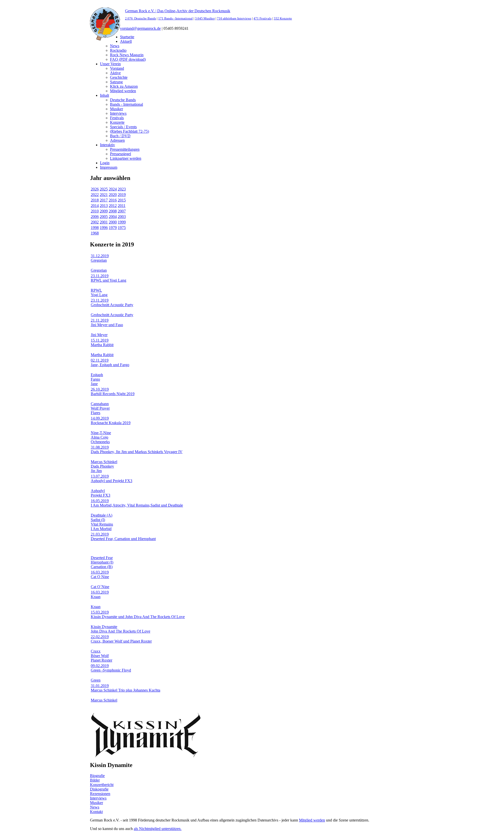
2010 (95, 211)
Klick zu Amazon (124, 86)
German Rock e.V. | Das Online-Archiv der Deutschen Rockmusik (177, 11)
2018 (95, 200)
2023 (122, 189)
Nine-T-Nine (101, 433)
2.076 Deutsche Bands (140, 18)
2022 (95, 194)
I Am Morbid (101, 529)
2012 (113, 205)
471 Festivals (263, 18)
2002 (95, 222)
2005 (104, 216)
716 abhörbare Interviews (234, 18)
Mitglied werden (123, 91)
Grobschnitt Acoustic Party (112, 315)
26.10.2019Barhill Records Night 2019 (112, 391)
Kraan (95, 607)
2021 (104, 194)
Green (95, 680)
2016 (113, 200)
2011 (122, 205)
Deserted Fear (102, 558)
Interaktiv (107, 145)
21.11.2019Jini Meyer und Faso (107, 322)
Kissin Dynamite (104, 627)
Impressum (108, 167)
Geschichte (119, 77)
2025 (104, 189)
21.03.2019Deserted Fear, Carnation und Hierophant (123, 536)
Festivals (117, 118)
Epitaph (97, 375)
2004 (113, 216)
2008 (113, 211)
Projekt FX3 (100, 495)
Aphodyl (98, 491)
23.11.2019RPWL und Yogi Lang (108, 278)
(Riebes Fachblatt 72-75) (129, 131)
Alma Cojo (99, 437)
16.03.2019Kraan (100, 594)
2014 (95, 205)
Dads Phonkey (102, 466)
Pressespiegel (120, 154)
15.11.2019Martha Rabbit (102, 342)
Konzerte (117, 122)
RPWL (96, 290)
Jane (94, 384)
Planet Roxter (101, 660)
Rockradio (118, 50)
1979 (113, 227)
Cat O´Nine (100, 587)
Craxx (95, 651)
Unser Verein (110, 64)
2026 (95, 189)
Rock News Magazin (127, 55)
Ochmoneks (100, 442)
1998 (95, 227)
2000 (113, 222)
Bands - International (126, 104)
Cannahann (100, 404)
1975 (122, 227)
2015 (122, 200)
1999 (122, 222)
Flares (95, 413)
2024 (113, 189)
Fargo (95, 379)
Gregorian (99, 270)
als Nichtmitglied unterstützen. (158, 829)
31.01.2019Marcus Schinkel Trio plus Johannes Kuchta (125, 688)
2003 (122, 216)
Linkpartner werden (125, 158)
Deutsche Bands (123, 100)
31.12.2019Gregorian (100, 258)
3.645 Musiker (205, 18)
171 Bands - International (175, 18)
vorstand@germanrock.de (140, 28)
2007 (122, 211)
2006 (95, 216)
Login (105, 163)
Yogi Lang (99, 295)
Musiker (116, 109)
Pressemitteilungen (125, 149)
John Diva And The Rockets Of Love (120, 631)
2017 (104, 200)
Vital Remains (102, 524)
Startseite (127, 37)
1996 (104, 227)
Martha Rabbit (102, 355)
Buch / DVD (120, 136)
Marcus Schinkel (104, 462)
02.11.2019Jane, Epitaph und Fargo (110, 362)
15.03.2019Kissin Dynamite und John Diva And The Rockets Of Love (138, 614)
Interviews (118, 113)
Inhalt (104, 95)
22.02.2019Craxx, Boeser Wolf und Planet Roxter (121, 639)
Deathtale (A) (101, 515)
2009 (104, 211)
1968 (95, 233)
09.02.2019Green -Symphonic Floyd (111, 668)
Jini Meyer (99, 335)
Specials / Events (123, 127)
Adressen (117, 140)
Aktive (115, 73)
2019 (122, 194)
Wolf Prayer (100, 408)
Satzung (116, 82)
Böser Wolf (100, 656)
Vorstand (117, 68)
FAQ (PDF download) (128, 59)
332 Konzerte (283, 18)
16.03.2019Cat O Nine (100, 574)
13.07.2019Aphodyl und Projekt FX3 (111, 478)
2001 (104, 222)
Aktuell (126, 41)
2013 (104, 205)
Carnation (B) (101, 567)
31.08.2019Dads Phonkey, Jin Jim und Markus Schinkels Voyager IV (136, 449)
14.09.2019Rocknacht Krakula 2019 (110, 420)
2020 (113, 194)
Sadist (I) (98, 520)
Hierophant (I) (102, 562)
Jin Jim (96, 471)
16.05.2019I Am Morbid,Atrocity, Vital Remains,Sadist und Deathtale (137, 503)
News (114, 46)
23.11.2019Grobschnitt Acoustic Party (112, 302)
